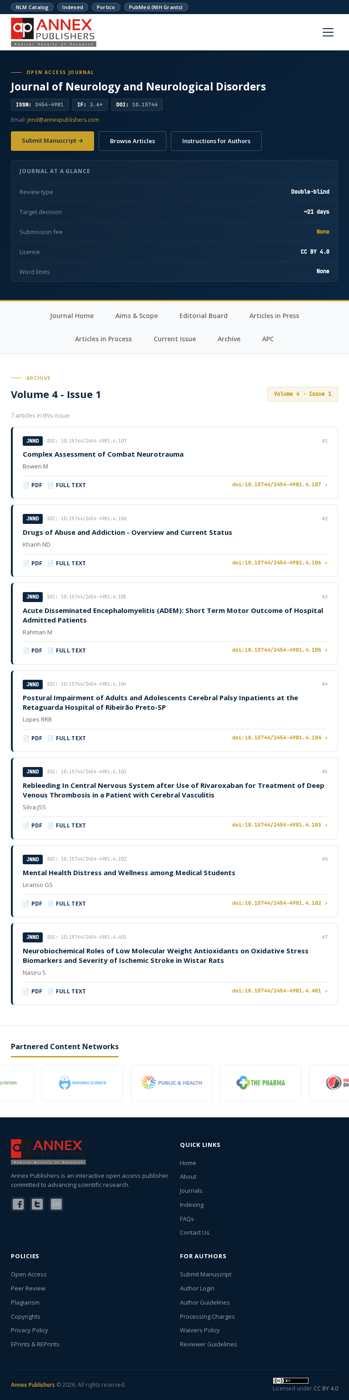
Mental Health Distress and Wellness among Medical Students (129, 872)
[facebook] (18, 1204)
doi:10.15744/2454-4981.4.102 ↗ (280, 903)
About (188, 1176)
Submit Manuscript (205, 1274)
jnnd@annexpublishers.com (63, 120)
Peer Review (28, 1288)
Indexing (192, 1205)
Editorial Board (203, 315)
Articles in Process (103, 338)
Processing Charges (207, 1316)
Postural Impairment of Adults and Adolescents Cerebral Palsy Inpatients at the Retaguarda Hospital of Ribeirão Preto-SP (160, 702)
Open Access (29, 1274)
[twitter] (37, 1204)
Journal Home (72, 315)
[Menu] (328, 32)
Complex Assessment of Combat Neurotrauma (103, 453)
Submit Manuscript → (52, 140)
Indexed (72, 7)
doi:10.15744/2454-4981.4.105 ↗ (280, 650)
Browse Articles (132, 141)
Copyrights (25, 1316)
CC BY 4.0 (326, 1388)
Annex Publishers (33, 1385)
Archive (229, 338)
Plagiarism (25, 1302)
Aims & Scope (136, 315)
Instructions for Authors (216, 141)
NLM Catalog (32, 7)
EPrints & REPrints (35, 1344)
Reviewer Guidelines (208, 1344)
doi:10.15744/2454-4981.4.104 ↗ (280, 737)
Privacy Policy (29, 1330)
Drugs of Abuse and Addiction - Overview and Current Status (127, 532)
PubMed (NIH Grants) (156, 7)
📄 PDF (33, 485)
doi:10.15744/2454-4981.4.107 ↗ (280, 484)
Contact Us (194, 1232)
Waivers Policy (200, 1330)
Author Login (197, 1288)
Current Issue (175, 338)
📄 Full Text (66, 485)
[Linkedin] (56, 1204)
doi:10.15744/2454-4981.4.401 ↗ (280, 990)
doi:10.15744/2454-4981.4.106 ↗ (280, 562)
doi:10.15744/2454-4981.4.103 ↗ (280, 825)
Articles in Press (274, 315)
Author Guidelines (205, 1302)
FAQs (187, 1219)
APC (268, 338)
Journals (191, 1190)
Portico (106, 7)
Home (188, 1163)
